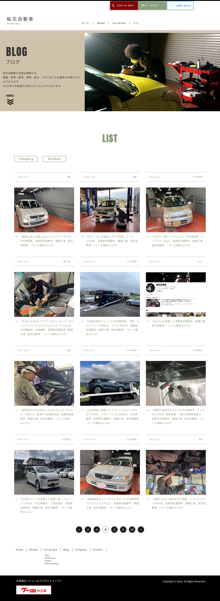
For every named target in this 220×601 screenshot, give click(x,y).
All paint (48, 560)
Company (81, 549)
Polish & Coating (51, 563)
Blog (66, 549)
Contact (98, 549)
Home (19, 549)
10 (132, 529)
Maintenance (50, 558)
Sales (47, 555)
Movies (33, 549)
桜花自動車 (20, 20)
